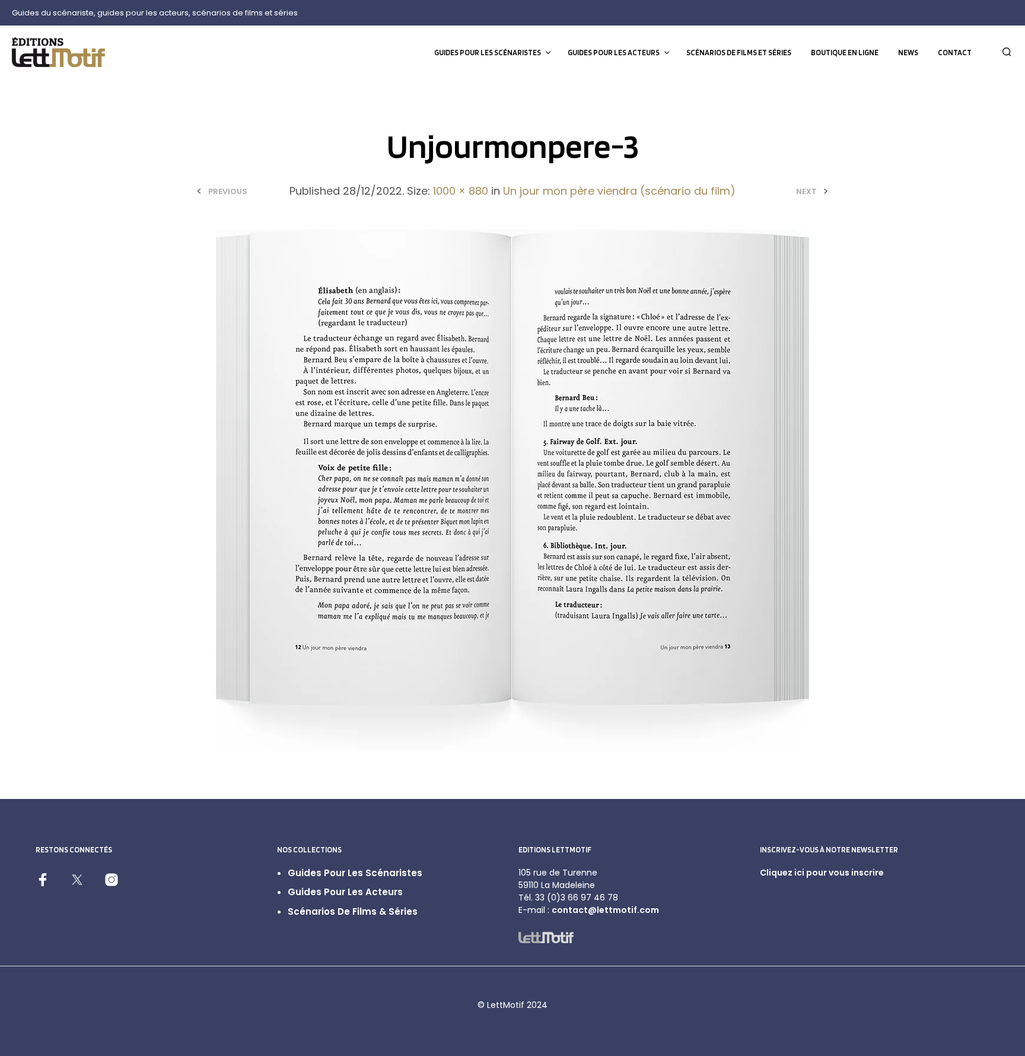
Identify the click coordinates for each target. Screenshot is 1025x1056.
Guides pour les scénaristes (487, 52)
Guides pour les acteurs (614, 52)
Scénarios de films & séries (353, 911)
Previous (227, 191)
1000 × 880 (460, 190)
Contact (955, 52)
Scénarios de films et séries (738, 52)
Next (806, 191)
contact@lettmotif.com (605, 910)
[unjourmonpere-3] (512, 490)
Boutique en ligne (844, 52)
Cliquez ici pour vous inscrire (822, 873)
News (908, 52)
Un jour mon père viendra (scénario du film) (619, 190)
